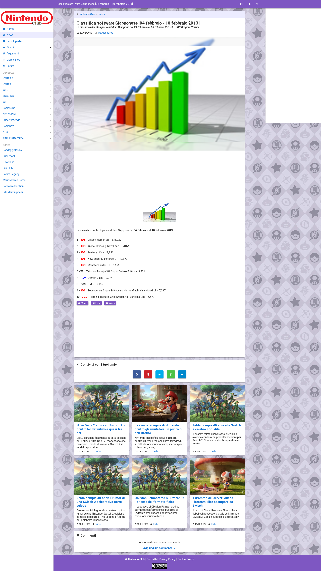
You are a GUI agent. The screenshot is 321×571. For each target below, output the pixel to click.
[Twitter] (159, 374)
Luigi (97, 303)
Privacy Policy (167, 559)
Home (10, 28)
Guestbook (9, 156)
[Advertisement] (159, 176)
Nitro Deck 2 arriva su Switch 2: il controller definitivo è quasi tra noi (101, 429)
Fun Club (8, 168)
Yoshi (111, 303)
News (102, 14)
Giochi (10, 47)
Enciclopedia (14, 41)
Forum (10, 65)
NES (5, 132)
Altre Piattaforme (13, 138)
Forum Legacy (11, 174)
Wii (4, 102)
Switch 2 (8, 77)
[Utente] (249, 4)
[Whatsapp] (171, 374)
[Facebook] (241, 4)
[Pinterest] (148, 374)
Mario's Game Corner (14, 180)
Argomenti (13, 53)
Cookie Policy (186, 559)
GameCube (9, 108)
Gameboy (8, 126)
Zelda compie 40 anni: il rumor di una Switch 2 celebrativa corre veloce (101, 502)
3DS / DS (8, 96)
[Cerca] (257, 4)
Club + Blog (13, 59)
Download (8, 162)
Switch (7, 84)
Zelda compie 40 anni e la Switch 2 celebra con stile (216, 427)
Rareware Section (13, 186)
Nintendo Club (87, 14)
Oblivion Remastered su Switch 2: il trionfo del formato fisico (159, 500)
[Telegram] (182, 374)
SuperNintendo (11, 120)
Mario (83, 303)
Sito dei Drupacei (13, 192)
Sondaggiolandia (12, 150)
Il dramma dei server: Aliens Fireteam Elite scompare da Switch (212, 502)
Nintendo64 (9, 114)
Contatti (152, 559)
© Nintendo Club (135, 559)
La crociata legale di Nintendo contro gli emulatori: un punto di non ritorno (158, 429)
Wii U (5, 90)
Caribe (97, 451)
